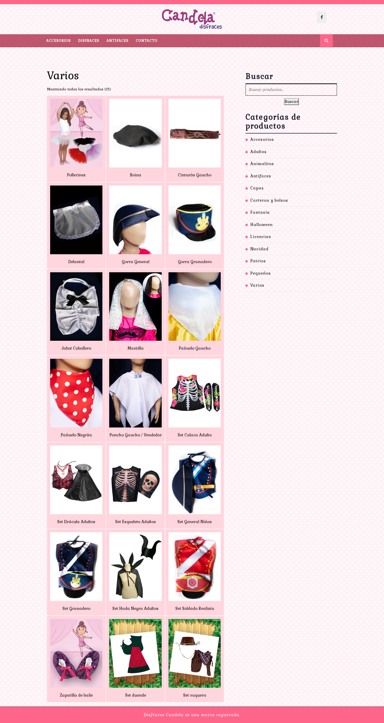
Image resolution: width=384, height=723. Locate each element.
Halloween (261, 224)
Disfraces (88, 40)
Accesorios (58, 40)
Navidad (259, 248)
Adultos (258, 151)
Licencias (260, 236)
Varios (257, 285)
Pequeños (260, 273)
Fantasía (260, 212)
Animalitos (262, 163)
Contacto (147, 40)
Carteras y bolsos (269, 200)
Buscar (291, 101)
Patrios (258, 260)
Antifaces (118, 40)
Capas (257, 188)
